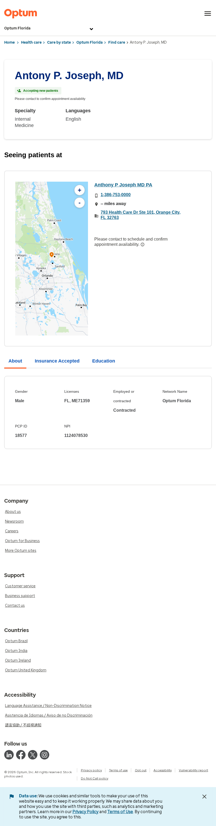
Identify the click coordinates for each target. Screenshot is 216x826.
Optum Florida (17, 28)
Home (9, 42)
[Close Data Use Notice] (204, 796)
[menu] (208, 13)
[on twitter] (32, 754)
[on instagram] (44, 754)
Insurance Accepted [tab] (57, 361)
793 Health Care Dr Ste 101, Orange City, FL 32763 (140, 215)
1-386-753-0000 (116, 194)
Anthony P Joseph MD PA (123, 184)
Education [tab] (103, 361)
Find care (116, 42)
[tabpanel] (108, 412)
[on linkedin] (9, 754)
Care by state (59, 42)
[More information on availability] (142, 244)
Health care (31, 42)
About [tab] (15, 361)
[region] (51, 258)
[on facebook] (21, 754)
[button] (51, 255)
